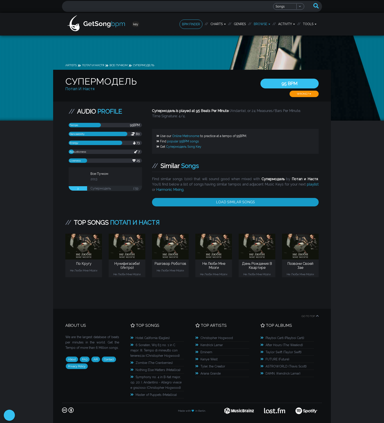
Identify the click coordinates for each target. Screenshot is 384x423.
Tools (308, 24)
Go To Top (308, 316)
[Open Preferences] (9, 415)
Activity (285, 24)
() (153, 338)
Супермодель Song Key (183, 146)
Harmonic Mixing (170, 190)
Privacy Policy (77, 366)
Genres (240, 24)
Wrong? (303, 93)
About (72, 359)
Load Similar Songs (235, 202)
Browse (261, 24)
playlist (313, 184)
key (135, 24)
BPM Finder (191, 24)
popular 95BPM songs (183, 141)
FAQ (84, 359)
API (96, 359)
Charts (217, 24)
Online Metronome (185, 136)
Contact (109, 359)
